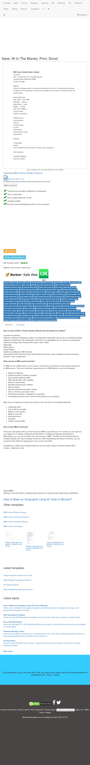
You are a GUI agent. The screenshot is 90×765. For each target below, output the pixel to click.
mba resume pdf (29, 308)
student (27, 282)
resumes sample (23, 303)
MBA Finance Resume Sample (15, 512)
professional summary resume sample (48, 299)
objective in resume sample (69, 299)
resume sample (35, 282)
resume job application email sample (59, 303)
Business (44, 3)
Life (69, 3)
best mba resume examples (27, 311)
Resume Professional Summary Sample (49, 289)
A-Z (82, 709)
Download (11, 251)
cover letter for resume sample (51, 301)
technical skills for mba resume (13, 313)
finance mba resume (63, 313)
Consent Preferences (8, 709)
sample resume (46, 282)
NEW (87, 709)
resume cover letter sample (22, 285)
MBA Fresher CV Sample (13, 526)
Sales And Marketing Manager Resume (18, 589)
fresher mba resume (10, 292)
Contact (20, 709)
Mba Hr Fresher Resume (63, 285)
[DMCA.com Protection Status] (40, 703)
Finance (24, 3)
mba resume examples (54, 306)
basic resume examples (45, 294)
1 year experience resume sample (14, 301)
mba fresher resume (24, 292)
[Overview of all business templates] (48, 9)
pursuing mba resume (49, 313)
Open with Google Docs (15, 257)
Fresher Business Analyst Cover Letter (18, 575)
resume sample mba (57, 296)
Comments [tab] (20, 325)
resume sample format (73, 294)
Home (6, 3)
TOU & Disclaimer (37, 709)
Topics (41, 712)
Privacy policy (50, 709)
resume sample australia (11, 294)
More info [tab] (8, 325)
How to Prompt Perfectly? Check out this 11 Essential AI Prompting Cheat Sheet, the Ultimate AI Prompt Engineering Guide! (42, 643)
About (27, 709)
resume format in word (38, 292)
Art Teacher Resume (11, 585)
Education (34, 3)
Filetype (48, 712)
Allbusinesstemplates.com (31, 717)
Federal (73, 287)
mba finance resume (57, 315)
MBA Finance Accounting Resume (16, 517)
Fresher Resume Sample (30, 287)
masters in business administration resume (43, 320)
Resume (24, 9)
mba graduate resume (10, 318)
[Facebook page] (54, 703)
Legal (15, 3)
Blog (77, 709)
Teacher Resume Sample (11, 289)
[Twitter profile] (58, 703)
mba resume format (40, 306)
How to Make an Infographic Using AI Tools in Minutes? (38, 499)
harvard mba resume (43, 311)
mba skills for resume (25, 318)
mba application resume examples (75, 315)
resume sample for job (25, 296)
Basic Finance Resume (46, 287)
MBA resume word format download (65, 308)
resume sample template (28, 299)
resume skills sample (68, 301)
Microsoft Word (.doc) (16, 179)
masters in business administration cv (68, 318)
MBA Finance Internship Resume (16, 521)
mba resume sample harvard (44, 308)
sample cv (65, 282)
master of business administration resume (16, 320)
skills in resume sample (33, 301)
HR (53, 3)
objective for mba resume (58, 311)
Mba (33, 285)
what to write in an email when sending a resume (18, 306)
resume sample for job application (70, 292)
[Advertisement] (45, 35)
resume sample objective (11, 299)
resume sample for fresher (73, 296)
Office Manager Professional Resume (17, 580)
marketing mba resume (77, 313)
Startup (14, 9)
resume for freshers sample (38, 303)
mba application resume (11, 315)
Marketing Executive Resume (12, 287)
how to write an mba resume (33, 313)
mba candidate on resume (27, 315)
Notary (6, 9)
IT (43, 9)
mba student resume (43, 315)
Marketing (61, 3)
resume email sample (10, 303)
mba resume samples (10, 311)
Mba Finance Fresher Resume (45, 285)
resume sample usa (59, 294)
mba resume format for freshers (13, 308)
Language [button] (83, 14)
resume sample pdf (52, 292)
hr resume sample (75, 282)
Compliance (35, 9)
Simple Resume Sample (70, 289)
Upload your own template (65, 710)
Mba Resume (8, 285)
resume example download (41, 296)
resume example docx (10, 296)
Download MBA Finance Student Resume (23, 172)
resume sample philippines (28, 294)
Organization (56, 282)
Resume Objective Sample (28, 289)
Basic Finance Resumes (62, 287)
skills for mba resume (73, 311)
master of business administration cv (44, 318)
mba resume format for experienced (73, 306)
